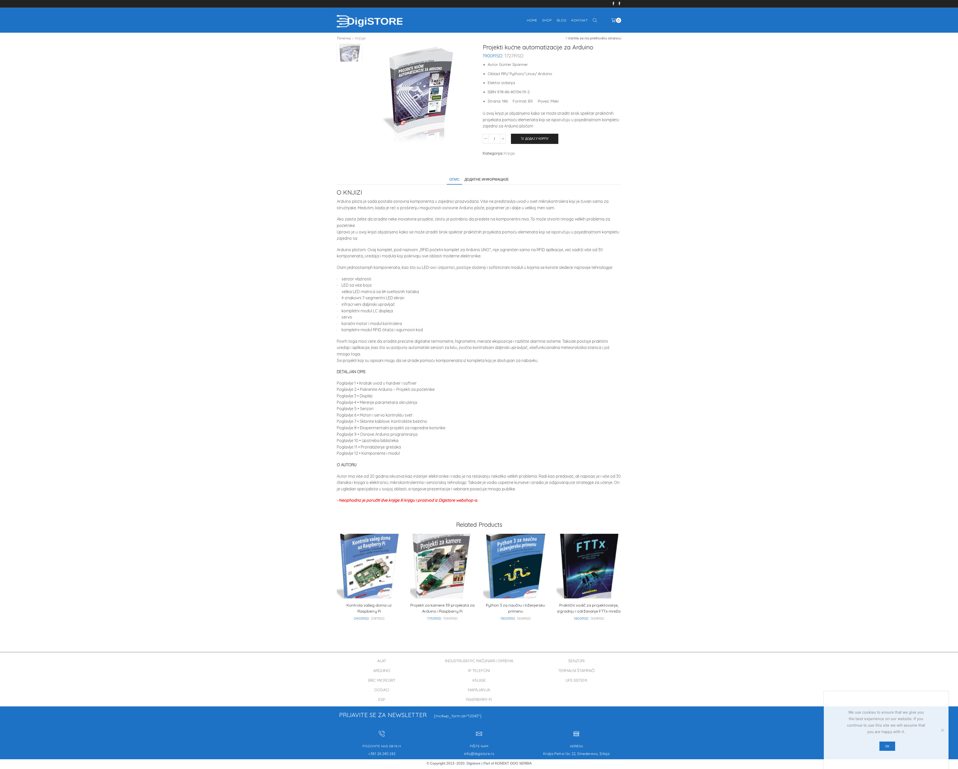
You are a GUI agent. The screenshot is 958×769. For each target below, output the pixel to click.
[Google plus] (619, 4)
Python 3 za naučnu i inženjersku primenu (515, 608)
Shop (547, 20)
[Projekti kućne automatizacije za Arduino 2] (349, 56)
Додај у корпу (537, 138)
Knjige (360, 38)
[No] (942, 730)
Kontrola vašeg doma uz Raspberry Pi (369, 608)
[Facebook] (613, 4)
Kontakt (579, 20)
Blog (561, 20)
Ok (887, 746)
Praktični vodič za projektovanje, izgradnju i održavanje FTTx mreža (588, 608)
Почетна (344, 38)
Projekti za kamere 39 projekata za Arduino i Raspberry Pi (442, 608)
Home (532, 20)
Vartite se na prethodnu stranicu (594, 38)
